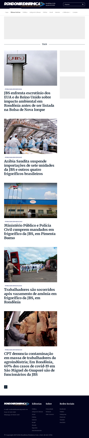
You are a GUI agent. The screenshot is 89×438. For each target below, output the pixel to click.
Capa (6, 12)
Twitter (62, 412)
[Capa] (16, 404)
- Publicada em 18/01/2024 (13, 89)
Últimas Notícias (15, 12)
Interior (57, 12)
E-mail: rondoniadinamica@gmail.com (16, 409)
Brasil (33, 422)
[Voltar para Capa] (24, 4)
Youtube (62, 420)
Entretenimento (37, 430)
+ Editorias (65, 12)
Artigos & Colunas (35, 12)
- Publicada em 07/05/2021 (13, 157)
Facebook (63, 409)
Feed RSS (62, 422)
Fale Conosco (50, 414)
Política (25, 12)
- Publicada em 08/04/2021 (13, 221)
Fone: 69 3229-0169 (10, 412)
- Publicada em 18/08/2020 (13, 350)
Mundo (34, 425)
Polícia (45, 12)
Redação (48, 412)
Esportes (34, 428)
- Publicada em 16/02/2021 (13, 286)
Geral (51, 12)
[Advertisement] (72, 61)
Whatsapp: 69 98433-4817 (12, 415)
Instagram (63, 414)
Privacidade (49, 409)
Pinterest (62, 417)
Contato (75, 12)
